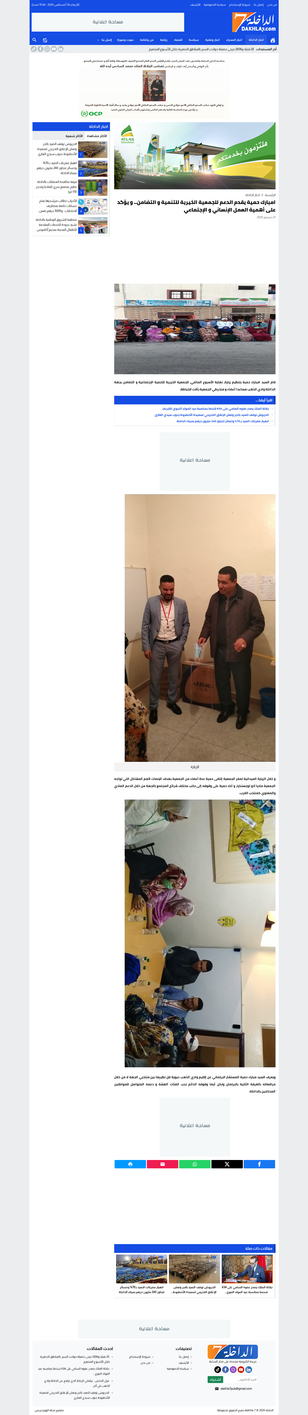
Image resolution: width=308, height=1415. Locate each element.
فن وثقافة (147, 39)
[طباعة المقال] (130, 1164)
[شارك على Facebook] (259, 1164)
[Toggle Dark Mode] (45, 40)
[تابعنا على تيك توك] (33, 49)
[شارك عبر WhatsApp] (195, 1164)
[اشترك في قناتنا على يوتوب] (53, 49)
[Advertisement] (195, 251)
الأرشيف (195, 4)
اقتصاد (178, 39)
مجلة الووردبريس (45, 1410)
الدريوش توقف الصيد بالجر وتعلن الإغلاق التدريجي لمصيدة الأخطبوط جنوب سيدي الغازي (212, 415)
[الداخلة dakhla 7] (230, 22)
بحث (35, 40)
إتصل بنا (259, 4)
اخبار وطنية (212, 39)
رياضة (163, 39)
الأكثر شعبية (74, 136)
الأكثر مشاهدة (97, 136)
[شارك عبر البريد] (162, 1164)
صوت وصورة (125, 39)
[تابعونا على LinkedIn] (60, 49)
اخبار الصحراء (234, 39)
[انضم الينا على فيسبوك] (40, 49)
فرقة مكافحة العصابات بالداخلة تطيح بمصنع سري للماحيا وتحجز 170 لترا (56, 187)
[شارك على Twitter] (227, 1164)
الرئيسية (273, 40)
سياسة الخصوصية (215, 4)
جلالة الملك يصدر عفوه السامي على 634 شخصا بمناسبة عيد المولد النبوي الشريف (215, 408)
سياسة (194, 39)
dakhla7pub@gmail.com (236, 1388)
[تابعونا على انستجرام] (46, 49)
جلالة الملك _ (245, 49)
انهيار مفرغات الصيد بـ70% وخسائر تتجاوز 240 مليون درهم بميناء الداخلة (223, 421)
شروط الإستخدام (239, 4)
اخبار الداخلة (256, 39)
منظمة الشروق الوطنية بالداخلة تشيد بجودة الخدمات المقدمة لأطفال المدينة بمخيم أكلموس (56, 224)
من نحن (272, 4)
